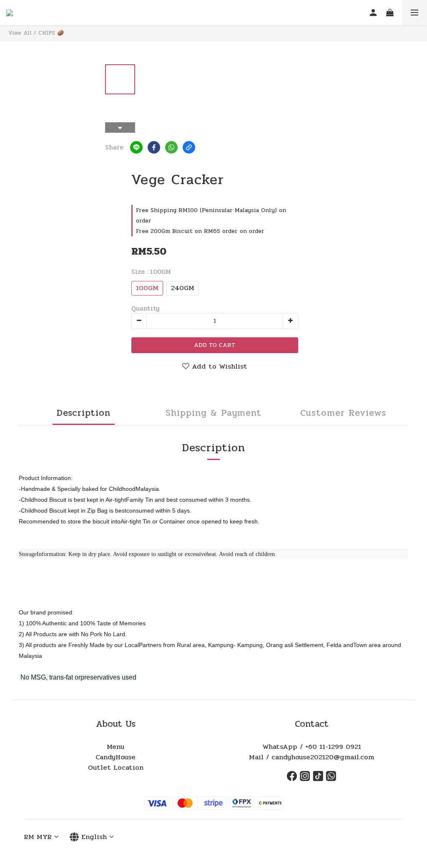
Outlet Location (115, 767)
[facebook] (154, 147)
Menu (115, 746)
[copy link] (189, 147)
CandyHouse (115, 757)
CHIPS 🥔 (51, 33)
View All (20, 33)
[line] (136, 147)
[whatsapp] (171, 147)
